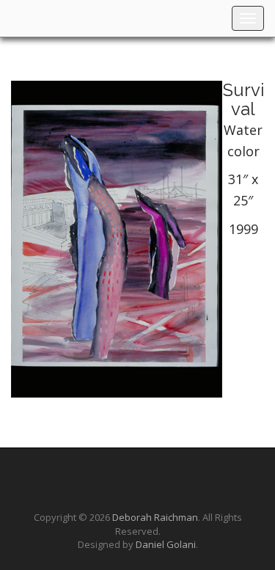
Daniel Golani (166, 544)
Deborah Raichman (155, 517)
